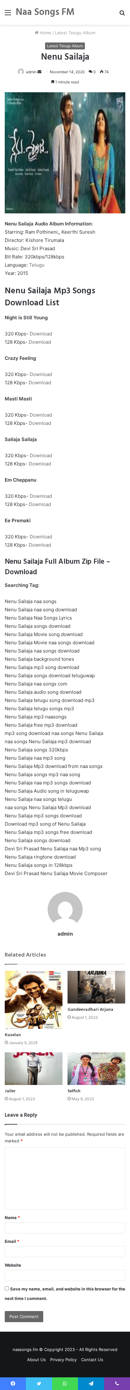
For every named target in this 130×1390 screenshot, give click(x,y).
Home (44, 32)
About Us (36, 1359)
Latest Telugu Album (75, 32)
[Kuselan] (33, 1000)
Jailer (10, 1091)
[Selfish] (96, 1068)
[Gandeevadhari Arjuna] (96, 987)
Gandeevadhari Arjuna (90, 1009)
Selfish (74, 1091)
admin (31, 71)
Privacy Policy (63, 1359)
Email (12, 1241)
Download (41, 334)
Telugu (36, 265)
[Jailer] (33, 1068)
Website (13, 1265)
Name (12, 1217)
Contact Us (92, 1359)
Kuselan (13, 1035)
